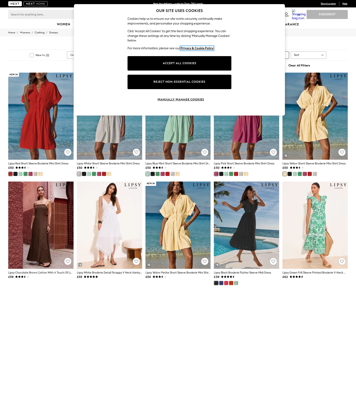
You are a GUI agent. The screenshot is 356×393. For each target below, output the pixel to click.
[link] (286, 14)
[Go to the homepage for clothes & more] (15, 3)
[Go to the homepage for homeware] (35, 3)
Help (344, 3)
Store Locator (328, 3)
